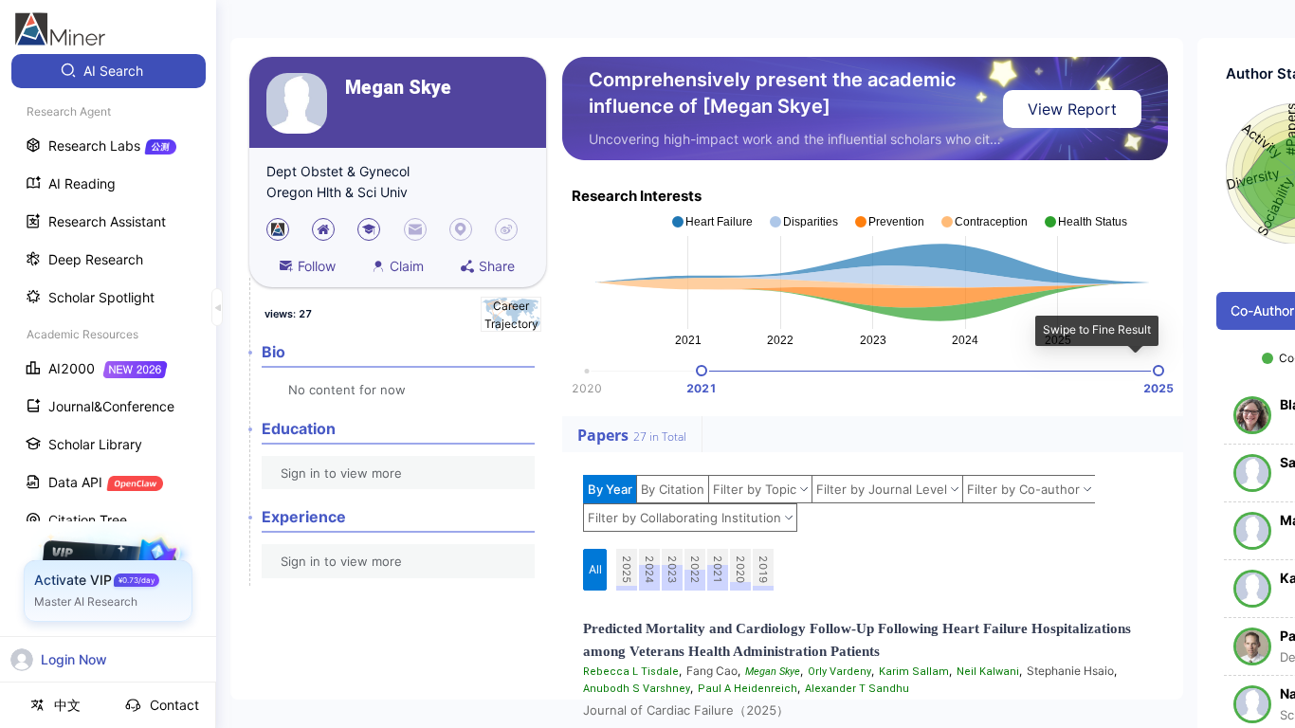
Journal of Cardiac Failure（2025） (686, 710)
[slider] (701, 370)
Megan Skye (398, 88)
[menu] (108, 352)
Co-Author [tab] (1262, 310)
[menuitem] (108, 71)
